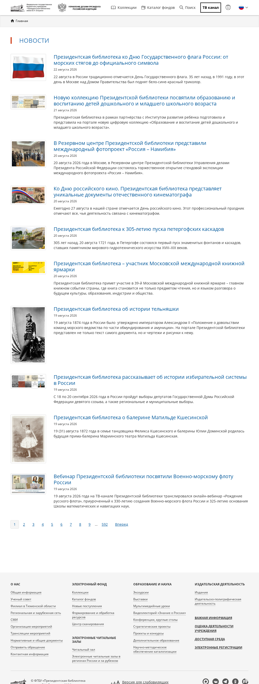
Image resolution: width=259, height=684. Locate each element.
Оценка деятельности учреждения (214, 628)
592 (105, 524)
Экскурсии (141, 592)
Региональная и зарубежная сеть (36, 613)
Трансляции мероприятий (30, 633)
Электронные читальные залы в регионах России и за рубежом (96, 658)
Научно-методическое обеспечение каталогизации (155, 649)
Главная (22, 21)
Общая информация (26, 592)
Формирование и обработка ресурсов (93, 615)
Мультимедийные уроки (151, 606)
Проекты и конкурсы (148, 633)
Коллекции (127, 7)
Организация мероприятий (31, 626)
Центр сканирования (88, 624)
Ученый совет (21, 599)
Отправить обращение (28, 647)
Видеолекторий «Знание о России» (159, 613)
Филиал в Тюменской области (33, 606)
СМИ (14, 619)
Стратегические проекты (151, 626)
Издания (201, 592)
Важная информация (213, 618)
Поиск (190, 7)
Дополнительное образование (156, 640)
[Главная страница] (32, 8)
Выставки (140, 599)
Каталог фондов (161, 7)
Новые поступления (87, 606)
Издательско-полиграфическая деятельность (218, 601)
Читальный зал (83, 649)
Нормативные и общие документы (37, 640)
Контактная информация (30, 654)
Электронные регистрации (218, 647)
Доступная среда (210, 639)
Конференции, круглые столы (155, 619)
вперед (121, 524)
